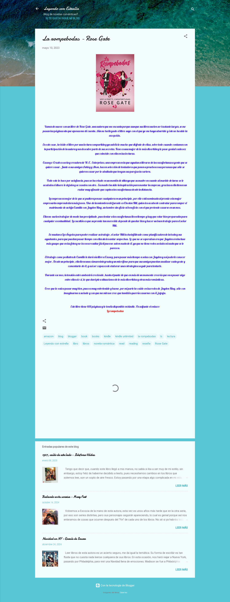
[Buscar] (193, 9)
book (84, 336)
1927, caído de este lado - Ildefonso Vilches (68, 455)
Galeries (123, 592)
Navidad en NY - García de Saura (64, 538)
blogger (72, 336)
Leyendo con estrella (56, 343)
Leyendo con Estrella (61, 9)
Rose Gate (161, 343)
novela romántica (104, 343)
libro (75, 343)
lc (161, 336)
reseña (146, 343)
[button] (185, 37)
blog (60, 336)
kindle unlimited (124, 336)
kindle (107, 336)
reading (133, 343)
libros (86, 343)
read (121, 343)
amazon (49, 336)
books (95, 336)
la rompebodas (147, 336)
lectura (171, 336)
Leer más (182, 485)
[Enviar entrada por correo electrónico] (44, 329)
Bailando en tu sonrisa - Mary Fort (64, 497)
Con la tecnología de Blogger (117, 585)
